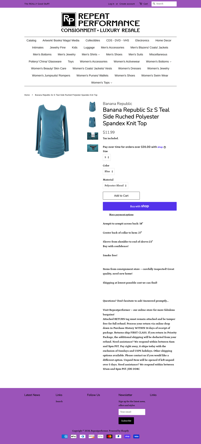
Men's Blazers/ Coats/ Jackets (149, 47)
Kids (74, 47)
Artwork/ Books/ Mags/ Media (61, 40)
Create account (127, 4)
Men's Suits (136, 54)
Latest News (32, 395)
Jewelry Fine (58, 47)
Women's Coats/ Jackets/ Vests (92, 68)
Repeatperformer (99, 431)
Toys (71, 61)
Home (27, 95)
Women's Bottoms (158, 61)
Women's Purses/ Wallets (92, 75)
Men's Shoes (114, 54)
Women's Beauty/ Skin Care (48, 68)
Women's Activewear (127, 61)
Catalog (31, 40)
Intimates (37, 47)
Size (105, 151)
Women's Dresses (129, 68)
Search (59, 401)
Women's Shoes (125, 75)
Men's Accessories (112, 47)
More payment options (121, 214)
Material (108, 179)
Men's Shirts (90, 54)
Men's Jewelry (67, 54)
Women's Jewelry (158, 68)
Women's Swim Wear (154, 75)
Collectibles (93, 40)
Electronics (142, 40)
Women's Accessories (93, 61)
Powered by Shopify (119, 431)
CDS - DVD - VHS (117, 40)
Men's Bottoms (42, 54)
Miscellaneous (158, 54)
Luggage (89, 47)
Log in (111, 4)
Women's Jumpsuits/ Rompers (51, 75)
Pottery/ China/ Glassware (45, 61)
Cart (146, 4)
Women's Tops (100, 82)
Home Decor (163, 40)
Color (106, 165)
